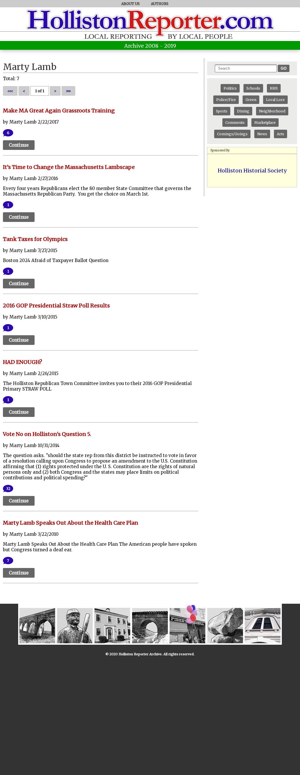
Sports (221, 111)
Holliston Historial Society (252, 170)
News (262, 134)
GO (284, 68)
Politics (230, 88)
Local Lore (275, 99)
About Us (130, 3)
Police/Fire (226, 99)
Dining (243, 111)
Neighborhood (272, 111)
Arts (280, 134)
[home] (150, 30)
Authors (159, 3)
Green (251, 99)
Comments (235, 122)
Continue (19, 145)
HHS (274, 88)
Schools (253, 88)
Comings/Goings (232, 134)
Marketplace (265, 122)
